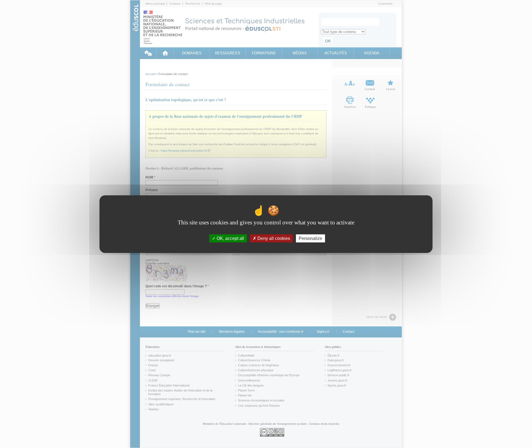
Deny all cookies (273, 238)
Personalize (310, 238)
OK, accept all (230, 238)
